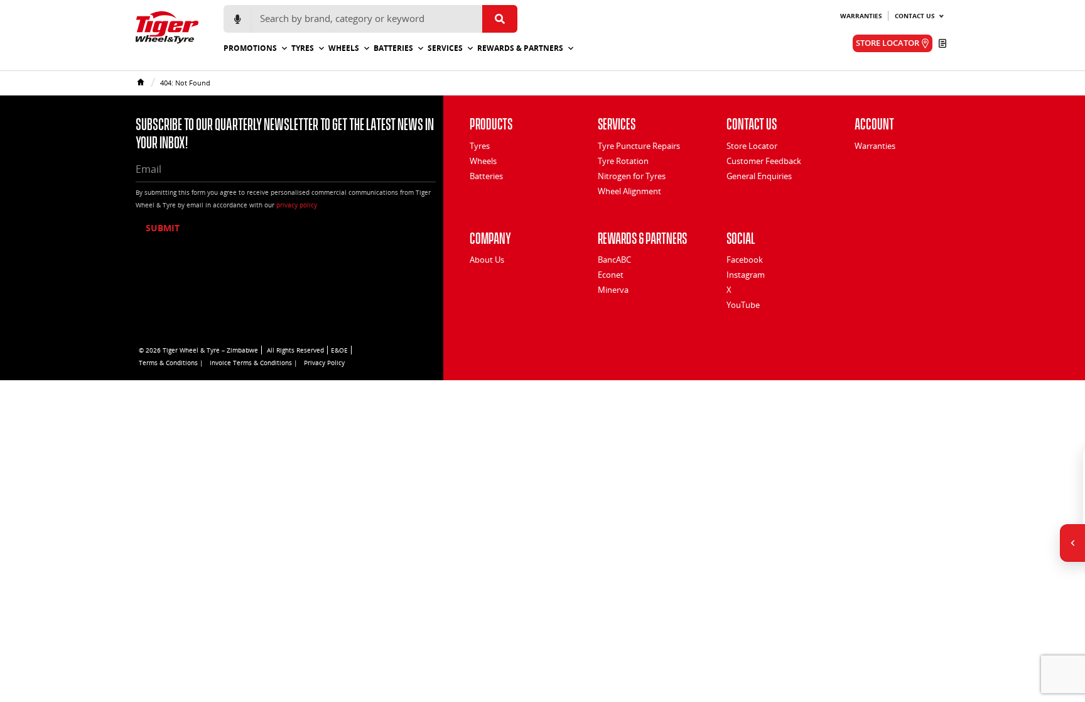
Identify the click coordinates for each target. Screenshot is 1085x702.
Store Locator (751, 145)
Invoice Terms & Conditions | (254, 362)
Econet (610, 274)
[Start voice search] (237, 19)
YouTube (743, 304)
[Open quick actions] (1072, 543)
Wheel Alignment (629, 191)
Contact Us (915, 15)
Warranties (861, 15)
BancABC (614, 259)
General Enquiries (759, 176)
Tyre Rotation (623, 161)
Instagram (745, 274)
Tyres (302, 48)
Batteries (393, 48)
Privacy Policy (324, 362)
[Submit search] (499, 19)
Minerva (613, 289)
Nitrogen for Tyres (632, 176)
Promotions (250, 48)
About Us (487, 259)
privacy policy (296, 204)
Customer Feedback (763, 161)
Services (445, 48)
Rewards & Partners (520, 48)
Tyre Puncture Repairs (639, 145)
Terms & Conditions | (171, 362)
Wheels (343, 48)
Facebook (744, 259)
